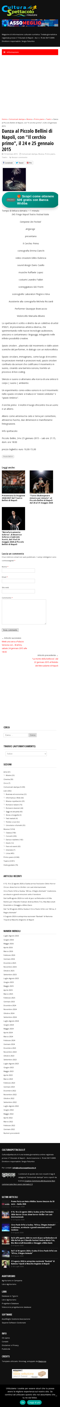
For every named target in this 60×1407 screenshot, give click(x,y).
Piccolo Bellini (8, 456)
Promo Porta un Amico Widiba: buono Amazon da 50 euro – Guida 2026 (32, 1202)
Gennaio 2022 (9, 1129)
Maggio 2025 (9, 986)
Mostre (8, 775)
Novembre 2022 (10, 1094)
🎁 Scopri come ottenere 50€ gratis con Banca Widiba (30, 200)
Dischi (8, 843)
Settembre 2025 (10, 974)
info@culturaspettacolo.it (24, 1168)
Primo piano (50, 154)
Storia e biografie (12, 815)
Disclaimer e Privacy (10, 1345)
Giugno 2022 (9, 1110)
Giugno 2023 (9, 1067)
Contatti (5, 1341)
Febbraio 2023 (9, 1083)
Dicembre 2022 (10, 1090)
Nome (5, 567)
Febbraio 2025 (9, 998)
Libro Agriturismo (9, 1284)
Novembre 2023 (10, 1052)
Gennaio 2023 (9, 1087)
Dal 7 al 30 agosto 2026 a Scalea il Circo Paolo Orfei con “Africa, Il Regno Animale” (34, 1252)
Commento (7, 598)
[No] (56, 1395)
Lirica (8, 853)
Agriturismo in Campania (12, 1280)
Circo (6, 783)
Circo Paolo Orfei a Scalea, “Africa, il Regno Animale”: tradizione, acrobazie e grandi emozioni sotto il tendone (33, 1227)
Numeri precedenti (12, 1133)
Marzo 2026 (8, 951)
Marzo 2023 (8, 1079)
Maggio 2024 (9, 1028)
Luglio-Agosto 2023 (11, 1063)
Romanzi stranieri (13, 808)
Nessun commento (19, 157)
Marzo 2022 (8, 1121)
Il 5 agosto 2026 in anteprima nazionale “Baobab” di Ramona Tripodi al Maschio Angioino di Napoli (33, 1262)
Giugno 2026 (9, 940)
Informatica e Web (13, 798)
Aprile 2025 (8, 990)
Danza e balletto (12, 840)
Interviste (9, 850)
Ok (22, 1402)
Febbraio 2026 (9, 955)
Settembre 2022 (10, 1102)
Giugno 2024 (9, 1025)
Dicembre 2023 (10, 1048)
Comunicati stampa (29, 154)
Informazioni (13, 52)
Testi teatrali (10, 818)
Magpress (42, 1361)
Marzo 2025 (8, 994)
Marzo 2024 (8, 1036)
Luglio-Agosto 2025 (11, 978)
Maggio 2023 (9, 1071)
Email (5, 577)
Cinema (7, 779)
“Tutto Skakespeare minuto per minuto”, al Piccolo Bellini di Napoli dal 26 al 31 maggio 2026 (41, 499)
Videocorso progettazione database (16, 1307)
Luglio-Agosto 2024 (11, 1021)
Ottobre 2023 (9, 1056)
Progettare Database (10, 1303)
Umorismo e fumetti (14, 825)
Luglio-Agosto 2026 (11, 936)
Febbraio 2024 (9, 1040)
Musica (41, 154)
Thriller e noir (11, 822)
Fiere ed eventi (11, 846)
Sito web (5, 587)
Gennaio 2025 (9, 1001)
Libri (5, 791)
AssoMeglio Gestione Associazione (16, 1319)
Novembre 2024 (10, 1009)
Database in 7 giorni (10, 1296)
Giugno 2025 (9, 982)
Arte (5, 772)
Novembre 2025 (10, 967)
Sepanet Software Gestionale (14, 1322)
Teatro (4, 157)
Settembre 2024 (10, 1017)
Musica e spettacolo (13, 801)
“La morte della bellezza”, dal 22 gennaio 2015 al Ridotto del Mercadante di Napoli (45, 662)
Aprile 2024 (8, 1032)
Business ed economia (14, 794)
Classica (9, 833)
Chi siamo (6, 1338)
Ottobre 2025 (9, 970)
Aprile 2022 (8, 1118)
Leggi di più (34, 1402)
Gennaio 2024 (9, 1044)
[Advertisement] (30, 86)
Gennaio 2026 (9, 959)
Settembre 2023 (10, 1059)
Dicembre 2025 (10, 963)
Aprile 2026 (8, 947)
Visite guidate (9, 865)
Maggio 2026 (9, 943)
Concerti (9, 836)
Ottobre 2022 (9, 1098)
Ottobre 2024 (9, 1013)
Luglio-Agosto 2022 (11, 1106)
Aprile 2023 (8, 1075)
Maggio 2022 (9, 1114)
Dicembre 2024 (10, 1005)
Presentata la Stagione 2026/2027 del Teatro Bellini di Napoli (13, 498)
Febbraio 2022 (9, 1125)
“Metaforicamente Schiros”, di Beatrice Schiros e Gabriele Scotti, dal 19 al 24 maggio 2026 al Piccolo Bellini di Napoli (13, 538)
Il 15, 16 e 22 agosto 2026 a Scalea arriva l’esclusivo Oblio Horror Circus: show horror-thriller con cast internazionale (32, 1214)
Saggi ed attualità (12, 812)
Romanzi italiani (12, 805)
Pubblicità (6, 1349)
